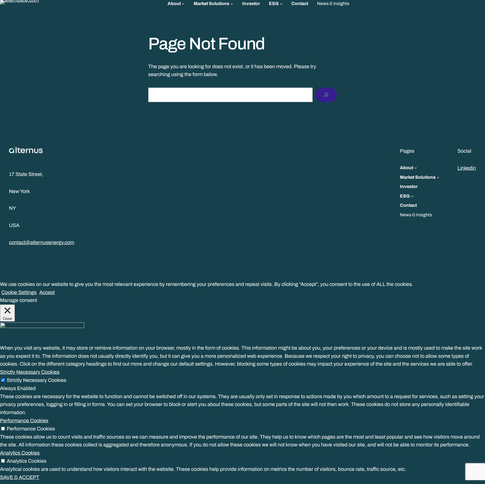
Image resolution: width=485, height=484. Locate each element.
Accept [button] (47, 292)
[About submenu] (183, 3)
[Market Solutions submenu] (231, 3)
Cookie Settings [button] (18, 292)
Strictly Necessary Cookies (36, 380)
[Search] (326, 95)
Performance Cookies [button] (24, 420)
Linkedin (466, 168)
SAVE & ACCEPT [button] (19, 477)
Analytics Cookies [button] (20, 453)
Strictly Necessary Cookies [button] (30, 372)
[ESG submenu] (281, 3)
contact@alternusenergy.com (41, 242)
